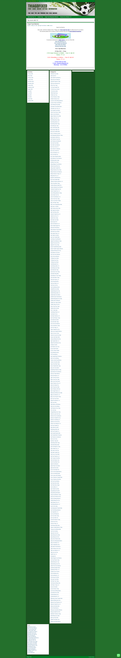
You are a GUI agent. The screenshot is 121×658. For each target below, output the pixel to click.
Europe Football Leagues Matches (56, 248)
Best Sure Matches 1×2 (54, 152)
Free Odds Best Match (54, 319)
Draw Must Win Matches (54, 227)
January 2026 (30, 73)
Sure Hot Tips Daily (54, 506)
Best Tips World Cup (54, 154)
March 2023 (30, 75)
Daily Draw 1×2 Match (54, 206)
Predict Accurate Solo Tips (55, 413)
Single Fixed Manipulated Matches (51, 17)
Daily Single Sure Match (54, 210)
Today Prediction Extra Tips (55, 548)
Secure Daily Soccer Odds (32, 641)
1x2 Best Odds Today (32, 630)
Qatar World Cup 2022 (54, 427)
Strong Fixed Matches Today (55, 494)
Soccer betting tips (31, 652)
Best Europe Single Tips (54, 129)
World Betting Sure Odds (54, 615)
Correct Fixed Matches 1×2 (55, 196)
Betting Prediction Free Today (55, 169)
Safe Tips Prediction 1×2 (54, 456)
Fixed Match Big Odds (54, 273)
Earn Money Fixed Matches (55, 239)
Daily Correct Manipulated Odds (56, 204)
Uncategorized (53, 556)
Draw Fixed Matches (31, 635)
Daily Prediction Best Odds (55, 208)
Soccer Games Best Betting (55, 475)
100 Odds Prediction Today (55, 81)
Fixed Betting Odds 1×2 (54, 265)
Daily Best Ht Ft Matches (32, 634)
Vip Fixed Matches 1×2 (54, 575)
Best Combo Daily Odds (54, 127)
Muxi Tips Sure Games (54, 398)
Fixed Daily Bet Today (54, 269)
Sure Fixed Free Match (32, 647)
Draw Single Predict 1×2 (54, 233)
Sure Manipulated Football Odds (56, 508)
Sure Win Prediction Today (55, 519)
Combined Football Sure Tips (55, 189)
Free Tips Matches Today (55, 325)
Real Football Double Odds (55, 433)
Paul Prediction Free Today (55, 408)
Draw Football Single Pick (55, 225)
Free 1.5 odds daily (53, 310)
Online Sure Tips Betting (54, 406)
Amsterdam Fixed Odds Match (56, 106)
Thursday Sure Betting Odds (55, 529)
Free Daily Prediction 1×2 (55, 315)
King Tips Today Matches (55, 373)
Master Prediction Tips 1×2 (55, 383)
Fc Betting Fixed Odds (54, 258)
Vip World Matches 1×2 (54, 596)
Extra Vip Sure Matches (54, 256)
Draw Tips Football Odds (54, 237)
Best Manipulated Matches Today (56, 135)
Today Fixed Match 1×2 (54, 542)
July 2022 (29, 91)
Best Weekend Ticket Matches (56, 158)
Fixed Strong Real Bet (54, 281)
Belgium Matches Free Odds (55, 116)
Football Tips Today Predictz (55, 302)
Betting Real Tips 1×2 (54, 175)
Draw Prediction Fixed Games (55, 229)
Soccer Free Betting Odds (55, 473)
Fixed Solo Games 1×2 (54, 279)
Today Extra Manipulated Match (56, 540)
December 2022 (31, 81)
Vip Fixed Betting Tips (54, 573)
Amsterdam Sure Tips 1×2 (55, 108)
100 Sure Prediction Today (32, 645)
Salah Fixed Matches (31, 648)
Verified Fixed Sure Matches (55, 565)
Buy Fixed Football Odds (54, 179)
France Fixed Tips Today (54, 306)
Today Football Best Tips (55, 544)
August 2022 (30, 89)
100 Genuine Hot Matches (55, 79)
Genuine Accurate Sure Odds (55, 335)
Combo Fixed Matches (32, 639)
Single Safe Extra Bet (54, 467)
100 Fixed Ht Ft (53, 75)
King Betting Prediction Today (55, 369)
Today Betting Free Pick (54, 536)
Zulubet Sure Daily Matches (55, 621)
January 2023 (30, 79)
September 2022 (31, 87)
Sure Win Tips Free (53, 521)
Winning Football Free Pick (55, 611)
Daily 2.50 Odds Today (54, 202)
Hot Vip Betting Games (54, 352)
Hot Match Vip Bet (53, 344)
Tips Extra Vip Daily (54, 531)
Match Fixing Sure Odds (54, 387)
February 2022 (30, 100)
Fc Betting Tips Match (54, 262)
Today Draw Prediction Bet (55, 538)
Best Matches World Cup (55, 137)
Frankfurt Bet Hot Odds (54, 308)
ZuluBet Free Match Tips (54, 619)
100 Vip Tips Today (53, 85)
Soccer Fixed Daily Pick (54, 469)
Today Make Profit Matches (55, 546)
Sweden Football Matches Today (56, 527)
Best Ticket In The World (32, 642)
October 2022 (30, 85)
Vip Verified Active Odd (54, 592)
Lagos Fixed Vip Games (54, 377)
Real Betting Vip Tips (31, 646)
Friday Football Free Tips (55, 329)
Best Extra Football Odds (55, 131)
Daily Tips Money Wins (54, 212)
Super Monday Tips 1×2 (54, 502)
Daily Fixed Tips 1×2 (32, 17)
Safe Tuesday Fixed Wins (55, 458)
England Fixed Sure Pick (54, 242)
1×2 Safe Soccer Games (54, 89)
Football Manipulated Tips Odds (56, 298)
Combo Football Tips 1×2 (55, 191)
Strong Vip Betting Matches (55, 498)
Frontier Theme (91, 656)
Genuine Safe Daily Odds (55, 337)
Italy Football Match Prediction (56, 356)
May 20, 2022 (34, 25)
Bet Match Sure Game (54, 162)
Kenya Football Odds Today (55, 365)
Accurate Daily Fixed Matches (33, 637)
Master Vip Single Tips (54, 385)
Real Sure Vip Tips (53, 438)
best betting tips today (54, 125)
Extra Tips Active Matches (55, 254)
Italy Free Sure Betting (54, 358)
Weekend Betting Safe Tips (55, 600)
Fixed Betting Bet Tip (54, 264)
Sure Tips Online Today (54, 515)
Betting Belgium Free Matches (56, 164)
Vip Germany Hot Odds (54, 577)
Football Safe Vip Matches (55, 300)
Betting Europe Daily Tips (55, 166)
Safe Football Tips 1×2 (54, 448)
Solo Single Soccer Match (32, 631)
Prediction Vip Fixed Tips (55, 421)
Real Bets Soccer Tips (32, 632)
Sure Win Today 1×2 (54, 523)
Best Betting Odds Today (55, 123)
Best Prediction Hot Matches (55, 141)
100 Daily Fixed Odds (54, 73)
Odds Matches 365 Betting (55, 404)
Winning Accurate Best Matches (56, 609)
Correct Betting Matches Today (56, 192)
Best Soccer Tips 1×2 (54, 146)
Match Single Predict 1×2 (55, 390)
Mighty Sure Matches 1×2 (55, 394)
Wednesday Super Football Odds (56, 598)
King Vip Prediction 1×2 (54, 375)
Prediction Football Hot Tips (55, 417)
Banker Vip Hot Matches (54, 114)
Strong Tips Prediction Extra (55, 496)
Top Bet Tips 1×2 (53, 554)
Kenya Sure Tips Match (54, 367)
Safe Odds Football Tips (54, 452)
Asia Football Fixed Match (55, 110)
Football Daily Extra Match (55, 294)
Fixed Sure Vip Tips (54, 285)
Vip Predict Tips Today (54, 581)
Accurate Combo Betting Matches (56, 100)
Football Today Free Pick (55, 304)
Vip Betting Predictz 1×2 (54, 569)
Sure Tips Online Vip (54, 517)
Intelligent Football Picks (32, 650)
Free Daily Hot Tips (53, 314)
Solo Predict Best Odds (54, 483)
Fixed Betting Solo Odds (54, 267)
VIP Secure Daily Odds (32, 629)
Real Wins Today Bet (54, 440)
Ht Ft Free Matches (54, 354)
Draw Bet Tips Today (54, 217)
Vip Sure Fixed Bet (53, 586)
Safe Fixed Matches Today (55, 446)
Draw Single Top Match (54, 235)
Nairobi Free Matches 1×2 (55, 400)
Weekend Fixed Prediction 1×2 (56, 602)
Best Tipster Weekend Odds (55, 156)
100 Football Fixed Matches (55, 77)
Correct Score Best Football (55, 200)
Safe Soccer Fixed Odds (54, 454)
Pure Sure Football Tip (54, 425)
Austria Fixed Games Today (55, 112)
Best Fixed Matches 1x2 (32, 1)
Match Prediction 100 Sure (55, 388)
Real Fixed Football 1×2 (54, 431)
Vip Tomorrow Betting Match (55, 590)
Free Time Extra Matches (55, 323)
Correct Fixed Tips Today (55, 198)
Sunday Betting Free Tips (55, 500)
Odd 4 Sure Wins (53, 402)
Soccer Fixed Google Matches (56, 471)
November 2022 (31, 83)
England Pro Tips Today (54, 244)
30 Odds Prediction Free (54, 98)
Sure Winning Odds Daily (55, 525)
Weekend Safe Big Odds (54, 606)
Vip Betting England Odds (55, 567)
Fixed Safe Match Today (54, 277)
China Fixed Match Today (55, 183)
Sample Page (40, 17)
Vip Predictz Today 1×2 (54, 584)
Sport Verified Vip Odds (54, 488)
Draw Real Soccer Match (54, 231)
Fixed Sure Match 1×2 (54, 283)
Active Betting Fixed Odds (55, 104)
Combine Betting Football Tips (55, 185)
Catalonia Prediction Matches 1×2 (56, 181)
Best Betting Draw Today (54, 119)
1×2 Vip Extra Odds (54, 91)
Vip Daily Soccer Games (54, 571)
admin (29, 25)
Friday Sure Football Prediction (56, 331)
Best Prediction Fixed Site (55, 139)
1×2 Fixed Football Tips (54, 87)
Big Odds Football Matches (55, 177)
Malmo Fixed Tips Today (54, 379)
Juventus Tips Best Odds (55, 362)
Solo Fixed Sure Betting (54, 481)
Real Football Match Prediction (56, 435)
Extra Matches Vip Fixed (54, 252)
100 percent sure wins (32, 626)
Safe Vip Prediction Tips (54, 460)
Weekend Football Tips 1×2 (55, 604)
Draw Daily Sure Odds (54, 219)
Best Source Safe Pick (54, 150)
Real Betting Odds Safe (54, 429)
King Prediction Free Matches (55, 371)
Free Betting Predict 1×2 (54, 312)
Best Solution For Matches (55, 148)
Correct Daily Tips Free (54, 194)
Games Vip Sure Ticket (54, 333)
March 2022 (30, 98)
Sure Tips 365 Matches (54, 513)
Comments (50, 25)
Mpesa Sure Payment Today (55, 396)
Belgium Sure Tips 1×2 (54, 118)
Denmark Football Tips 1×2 (55, 214)
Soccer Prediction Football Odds (56, 477)
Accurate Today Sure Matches (56, 102)
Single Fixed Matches (33, 24)
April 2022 (30, 96)
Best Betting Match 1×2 (54, 121)
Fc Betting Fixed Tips (54, 260)
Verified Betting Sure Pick (55, 563)
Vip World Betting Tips (54, 594)
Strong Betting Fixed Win (55, 490)
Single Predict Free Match (55, 465)
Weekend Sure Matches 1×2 (65, 17)
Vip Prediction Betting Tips (55, 583)
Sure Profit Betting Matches (55, 510)
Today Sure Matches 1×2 (55, 550)
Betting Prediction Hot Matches (56, 171)
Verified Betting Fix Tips (54, 561)
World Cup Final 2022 (54, 617)
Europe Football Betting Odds (55, 246)
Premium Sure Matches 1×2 (55, 423)
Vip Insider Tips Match (54, 579)
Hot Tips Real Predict (54, 348)
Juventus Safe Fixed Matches (55, 360)
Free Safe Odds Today (54, 321)
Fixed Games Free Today (55, 271)
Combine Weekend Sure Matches (56, 187)
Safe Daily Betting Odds (54, 444)
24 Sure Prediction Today (55, 96)
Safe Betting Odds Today (55, 442)
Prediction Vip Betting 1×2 (55, 419)
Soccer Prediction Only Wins (55, 479)
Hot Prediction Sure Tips (54, 346)
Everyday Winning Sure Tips (55, 250)
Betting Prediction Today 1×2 (55, 173)
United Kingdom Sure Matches (56, 558)
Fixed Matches (30, 651)
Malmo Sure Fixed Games (55, 381)
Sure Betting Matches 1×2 (55, 504)
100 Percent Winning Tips (55, 83)
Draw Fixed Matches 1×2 (55, 223)
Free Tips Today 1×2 (54, 327)
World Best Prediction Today (55, 613)
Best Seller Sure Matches (55, 144)
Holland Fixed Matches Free (55, 342)
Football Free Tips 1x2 (32, 640)
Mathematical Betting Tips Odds (56, 392)
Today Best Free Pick (54, 533)
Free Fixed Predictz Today (55, 317)
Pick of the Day (53, 410)
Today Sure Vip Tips (54, 552)
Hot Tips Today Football (54, 350)
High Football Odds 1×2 (54, 340)
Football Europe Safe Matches (56, 296)
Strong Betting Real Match (55, 492)
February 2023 (30, 77)
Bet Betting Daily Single (54, 160)
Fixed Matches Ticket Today (55, 275)
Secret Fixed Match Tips (54, 461)
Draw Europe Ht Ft (53, 221)
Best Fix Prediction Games (55, 133)
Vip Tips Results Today (54, 588)
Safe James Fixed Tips (54, 450)
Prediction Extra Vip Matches (55, 415)
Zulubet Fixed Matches (32, 636)
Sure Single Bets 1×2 (54, 511)
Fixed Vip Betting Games (55, 287)
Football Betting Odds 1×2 (55, 292)
